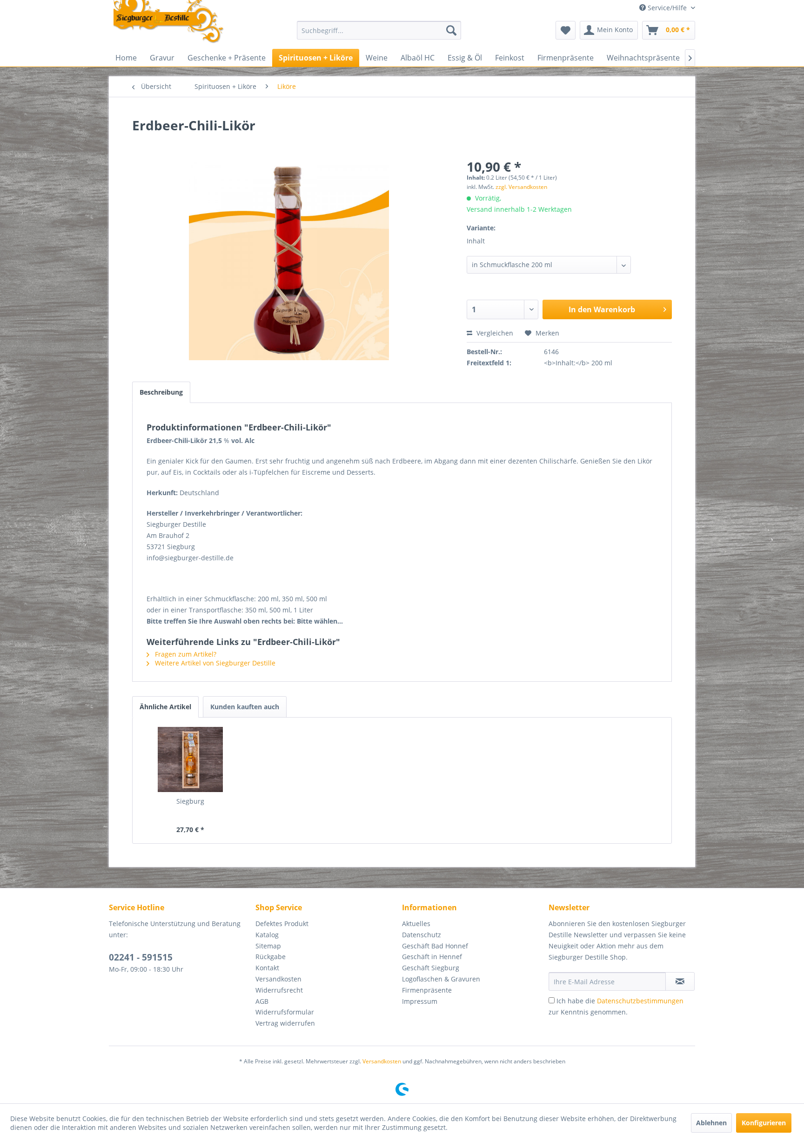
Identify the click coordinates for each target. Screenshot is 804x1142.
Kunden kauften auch (244, 706)
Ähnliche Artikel (165, 706)
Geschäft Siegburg (430, 967)
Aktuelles (416, 923)
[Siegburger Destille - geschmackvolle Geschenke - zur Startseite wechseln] (169, 22)
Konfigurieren (764, 1122)
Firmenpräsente (427, 990)
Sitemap (268, 945)
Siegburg (190, 801)
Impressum (419, 1001)
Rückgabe (270, 956)
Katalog (267, 934)
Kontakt (267, 967)
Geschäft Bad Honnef (435, 945)
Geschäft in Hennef (432, 956)
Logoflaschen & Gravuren (441, 978)
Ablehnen (711, 1122)
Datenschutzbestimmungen (640, 1000)
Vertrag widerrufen (285, 1023)
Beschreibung (161, 392)
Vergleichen (494, 333)
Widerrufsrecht (279, 990)
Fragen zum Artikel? (184, 654)
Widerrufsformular (284, 1012)
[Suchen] (451, 30)
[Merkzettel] (566, 30)
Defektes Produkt (281, 923)
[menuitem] (379, 30)
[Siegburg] (190, 759)
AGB (261, 1001)
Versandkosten (278, 978)
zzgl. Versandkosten (521, 187)
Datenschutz (421, 934)
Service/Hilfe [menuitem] (667, 7)
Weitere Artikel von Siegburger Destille (214, 662)
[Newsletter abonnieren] (680, 981)
